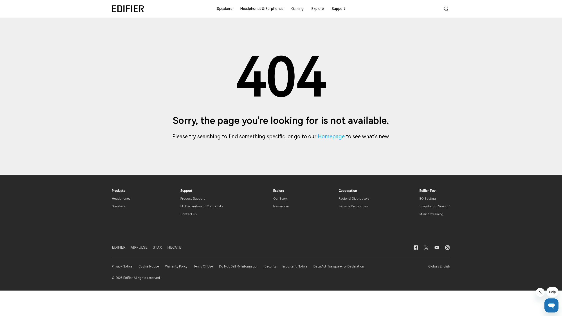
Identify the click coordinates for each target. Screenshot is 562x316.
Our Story (280, 198)
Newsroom (281, 206)
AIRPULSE (139, 247)
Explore (317, 9)
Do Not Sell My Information (238, 266)
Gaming (297, 9)
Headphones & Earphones (261, 9)
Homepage (331, 136)
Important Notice (295, 266)
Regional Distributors (354, 198)
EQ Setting (428, 198)
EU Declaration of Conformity (201, 206)
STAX (157, 247)
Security (270, 266)
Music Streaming (431, 214)
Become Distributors (354, 206)
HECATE (174, 247)
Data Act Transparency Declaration (338, 266)
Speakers (224, 9)
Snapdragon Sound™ (435, 206)
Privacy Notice (122, 266)
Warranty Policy (176, 266)
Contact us (188, 214)
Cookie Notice (149, 266)
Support (338, 9)
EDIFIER (118, 247)
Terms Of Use (203, 266)
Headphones (121, 198)
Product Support (192, 198)
